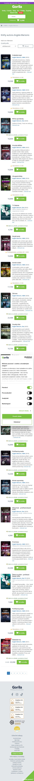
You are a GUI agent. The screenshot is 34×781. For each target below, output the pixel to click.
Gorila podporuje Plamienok (17, 747)
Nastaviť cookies (17, 769)
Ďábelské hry (16, 640)
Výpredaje (17, 740)
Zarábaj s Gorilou (17, 762)
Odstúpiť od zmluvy (17, 753)
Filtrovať (26, 46)
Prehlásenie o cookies (17, 771)
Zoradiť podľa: (5, 43)
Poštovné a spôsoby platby (17, 761)
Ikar (23, 121)
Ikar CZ (24, 578)
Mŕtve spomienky (18, 119)
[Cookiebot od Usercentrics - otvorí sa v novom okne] (24, 357)
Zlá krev (14, 293)
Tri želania (15, 205)
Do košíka (22, 81)
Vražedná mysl (17, 55)
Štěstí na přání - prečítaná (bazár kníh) (20, 575)
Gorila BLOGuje (17, 738)
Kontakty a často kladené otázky (17, 759)
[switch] (29, 393)
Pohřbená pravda (18, 451)
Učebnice (17, 743)
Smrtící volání (16, 263)
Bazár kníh (13, 13)
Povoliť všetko (17, 416)
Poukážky (17, 748)
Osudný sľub (16, 324)
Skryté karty (16, 236)
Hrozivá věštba (17, 145)
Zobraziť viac (15, 105)
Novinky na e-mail (17, 764)
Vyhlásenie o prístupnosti (17, 773)
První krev (15, 542)
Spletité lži (15, 88)
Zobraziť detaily (24, 410)
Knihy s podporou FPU (17, 745)
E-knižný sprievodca (17, 742)
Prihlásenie (13, 20)
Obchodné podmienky (17, 766)
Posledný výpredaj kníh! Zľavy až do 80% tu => (17, 3)
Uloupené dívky (17, 176)
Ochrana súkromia (17, 768)
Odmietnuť (17, 422)
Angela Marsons (13, 25)
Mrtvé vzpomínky (18, 480)
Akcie (20, 13)
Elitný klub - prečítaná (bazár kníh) (21, 508)
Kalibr (23, 57)
